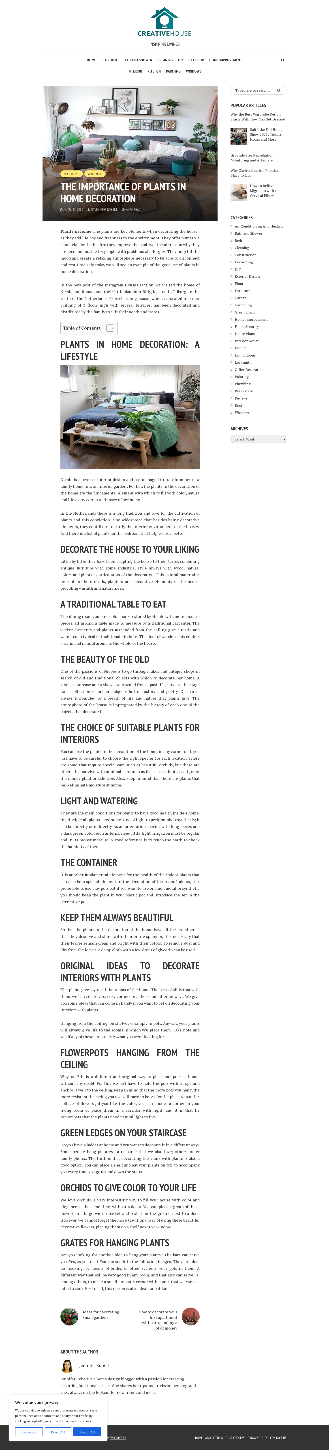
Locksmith (243, 362)
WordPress (118, 1437)
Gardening (95, 174)
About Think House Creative (225, 1437)
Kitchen (154, 71)
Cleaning (165, 59)
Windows (194, 71)
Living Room (245, 355)
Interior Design (247, 340)
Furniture (242, 290)
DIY (180, 59)
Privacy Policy (258, 1437)
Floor (239, 283)
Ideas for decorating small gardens (101, 1314)
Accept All (87, 1432)
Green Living (245, 312)
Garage (240, 297)
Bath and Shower (137, 59)
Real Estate (244, 391)
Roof (238, 405)
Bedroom (109, 59)
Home (91, 59)
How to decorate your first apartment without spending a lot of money (158, 1320)
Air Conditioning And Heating (259, 226)
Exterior (196, 59)
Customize (28, 1432)
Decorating (71, 174)
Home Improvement (225, 59)
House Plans (245, 333)
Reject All (58, 1432)
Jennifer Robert (106, 209)
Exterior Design (247, 276)
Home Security (247, 326)
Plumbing (242, 383)
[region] (58, 1418)
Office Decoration (249, 369)
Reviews (241, 398)
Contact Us (278, 1437)
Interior (135, 71)
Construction (245, 254)
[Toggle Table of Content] (108, 328)
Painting (173, 71)
